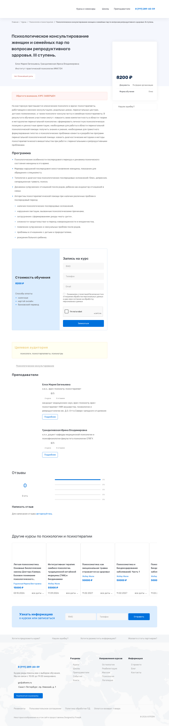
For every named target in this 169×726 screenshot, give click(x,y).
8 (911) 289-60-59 (28, 667)
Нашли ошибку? (126, 106)
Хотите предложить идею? (26, 638)
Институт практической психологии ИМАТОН (38, 68)
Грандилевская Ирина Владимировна (60, 64)
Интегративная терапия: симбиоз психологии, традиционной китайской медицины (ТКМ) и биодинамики (62, 571)
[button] (28, 695)
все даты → (38, 593)
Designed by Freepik (72, 717)
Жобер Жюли (54, 584)
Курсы (23, 22)
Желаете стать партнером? (142, 638)
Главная (15, 22)
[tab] (52, 536)
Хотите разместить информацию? (98, 638)
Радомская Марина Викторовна (27, 584)
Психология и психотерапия (41, 22)
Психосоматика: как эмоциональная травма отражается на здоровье (96, 568)
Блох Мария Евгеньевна (27, 64)
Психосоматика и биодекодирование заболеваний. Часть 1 (128, 568)
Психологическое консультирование (35, 366)
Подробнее (50, 417)
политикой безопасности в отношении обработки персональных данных (83, 295)
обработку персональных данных (78, 300)
